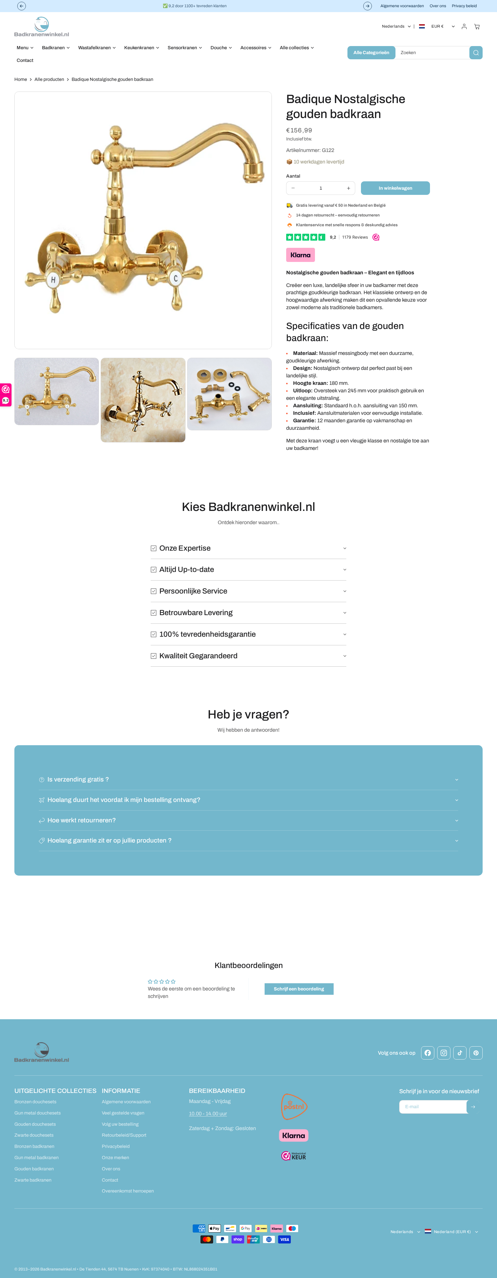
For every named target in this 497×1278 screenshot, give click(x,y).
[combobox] (437, 52)
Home (20, 79)
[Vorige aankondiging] (21, 6)
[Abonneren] (473, 1107)
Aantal (293, 176)
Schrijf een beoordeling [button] (299, 988)
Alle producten (49, 79)
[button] (23, 47)
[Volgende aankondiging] (367, 6)
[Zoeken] (476, 52)
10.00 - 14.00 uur (208, 1114)
